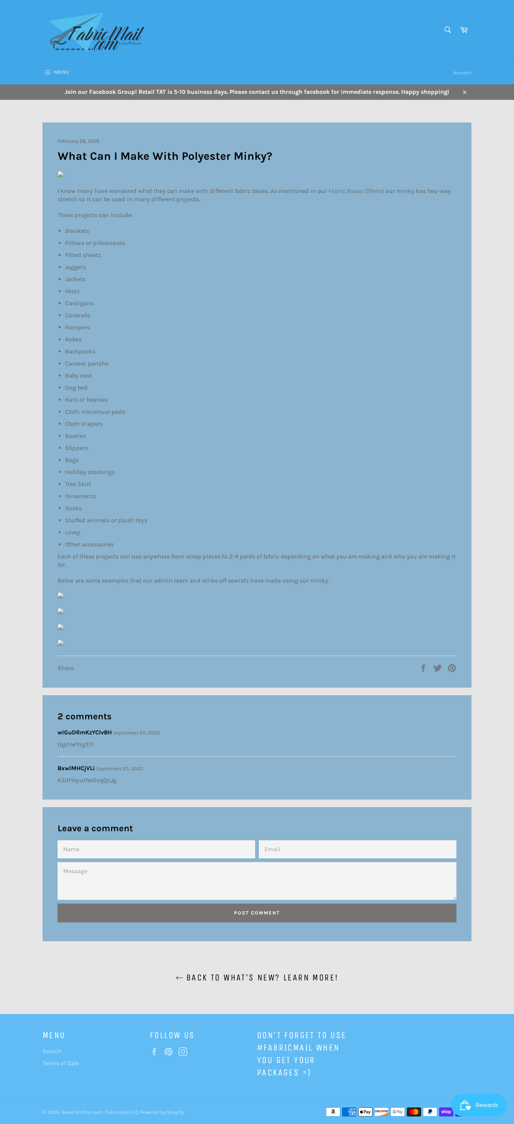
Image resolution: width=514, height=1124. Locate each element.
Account (462, 72)
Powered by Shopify (162, 1112)
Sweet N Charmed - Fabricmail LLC (99, 1112)
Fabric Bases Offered (357, 190)
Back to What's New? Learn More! (261, 977)
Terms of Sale (61, 1063)
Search (52, 1051)
